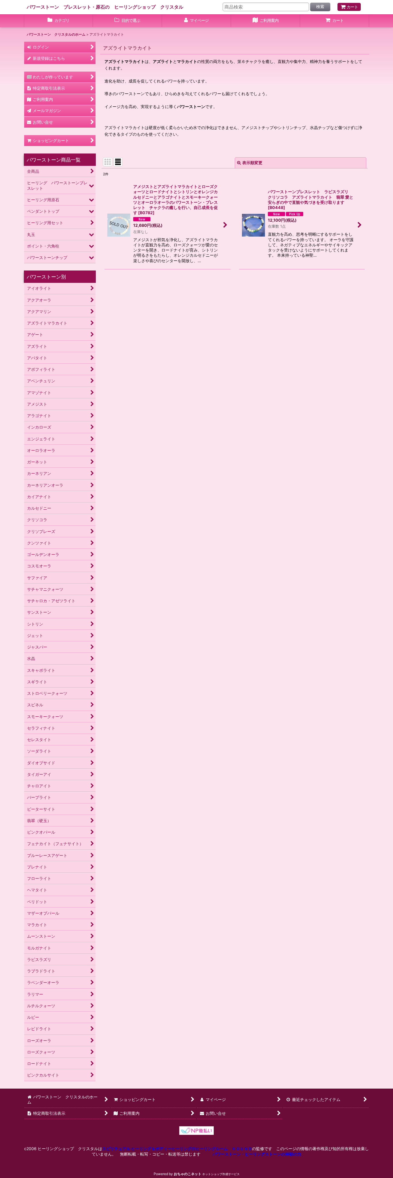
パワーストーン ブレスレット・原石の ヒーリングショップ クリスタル (105, 7)
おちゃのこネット (187, 1174)
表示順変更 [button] (252, 162)
